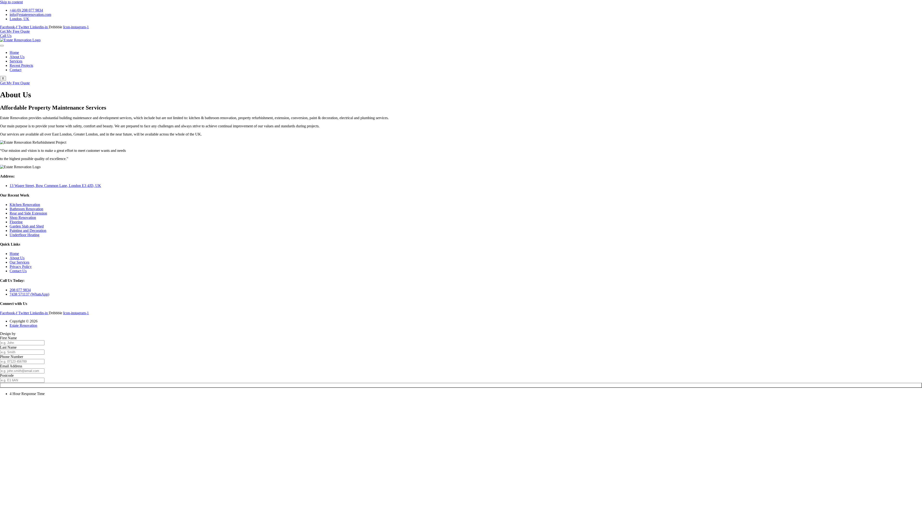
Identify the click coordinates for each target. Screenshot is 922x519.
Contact (15, 70)
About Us (17, 57)
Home (14, 52)
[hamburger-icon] (2, 45)
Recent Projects (21, 65)
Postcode (7, 375)
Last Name (8, 347)
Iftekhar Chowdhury (32, 334)
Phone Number (11, 357)
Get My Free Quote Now (461, 385)
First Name (8, 338)
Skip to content (11, 2)
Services (16, 61)
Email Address (11, 366)
